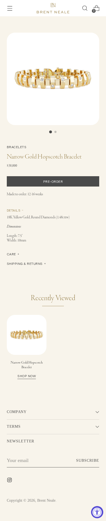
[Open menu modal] (9, 8)
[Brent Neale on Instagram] (10, 481)
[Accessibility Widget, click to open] (97, 512)
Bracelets (16, 147)
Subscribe (87, 460)
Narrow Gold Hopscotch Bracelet (27, 369)
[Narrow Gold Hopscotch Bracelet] (26, 335)
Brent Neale (46, 500)
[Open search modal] (84, 8)
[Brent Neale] (53, 8)
